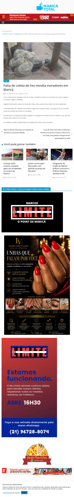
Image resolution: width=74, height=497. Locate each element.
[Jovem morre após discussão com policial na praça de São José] (37, 150)
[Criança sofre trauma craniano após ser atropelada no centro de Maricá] (12, 150)
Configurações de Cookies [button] (11, 493)
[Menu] (3, 22)
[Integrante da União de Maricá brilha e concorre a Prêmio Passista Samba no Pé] (61, 150)
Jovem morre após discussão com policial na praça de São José (36, 167)
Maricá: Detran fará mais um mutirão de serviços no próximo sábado (18, 131)
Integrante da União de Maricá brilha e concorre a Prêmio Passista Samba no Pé (61, 168)
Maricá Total (24, 93)
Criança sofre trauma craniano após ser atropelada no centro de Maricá (12, 168)
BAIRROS (6, 81)
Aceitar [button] (24, 492)
